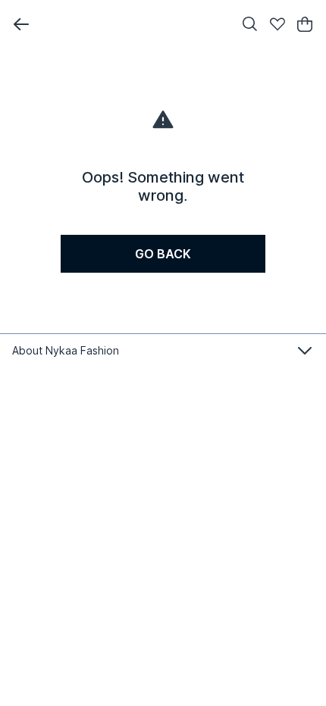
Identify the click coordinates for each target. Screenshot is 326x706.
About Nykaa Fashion (65, 350)
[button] (21, 24)
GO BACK (163, 253)
